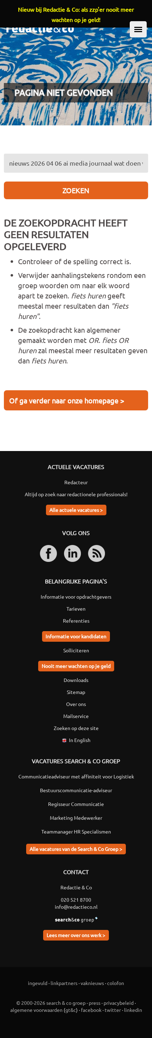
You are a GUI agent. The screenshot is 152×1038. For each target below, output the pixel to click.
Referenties (76, 620)
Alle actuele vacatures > (76, 509)
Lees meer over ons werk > (76, 935)
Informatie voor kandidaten (76, 636)
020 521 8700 (76, 899)
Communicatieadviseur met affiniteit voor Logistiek (76, 776)
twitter (113, 1010)
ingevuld (37, 983)
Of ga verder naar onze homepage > (66, 400)
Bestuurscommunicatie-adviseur (76, 790)
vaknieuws (92, 983)
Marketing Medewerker (76, 817)
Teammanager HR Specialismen (76, 831)
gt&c (70, 1010)
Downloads (76, 680)
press (94, 1003)
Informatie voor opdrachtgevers (76, 596)
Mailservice (76, 716)
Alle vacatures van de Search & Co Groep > (76, 849)
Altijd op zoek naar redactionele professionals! (76, 494)
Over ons (76, 704)
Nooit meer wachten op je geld (76, 666)
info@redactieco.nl (76, 906)
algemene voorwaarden (36, 1010)
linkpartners (64, 983)
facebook (91, 1010)
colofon (115, 983)
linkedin (133, 1010)
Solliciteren (76, 650)
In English (79, 740)
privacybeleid (119, 1003)
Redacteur (76, 482)
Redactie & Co (76, 887)
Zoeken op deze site (76, 728)
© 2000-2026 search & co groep (51, 1003)
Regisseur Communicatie (76, 804)
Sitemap (76, 692)
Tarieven (76, 608)
